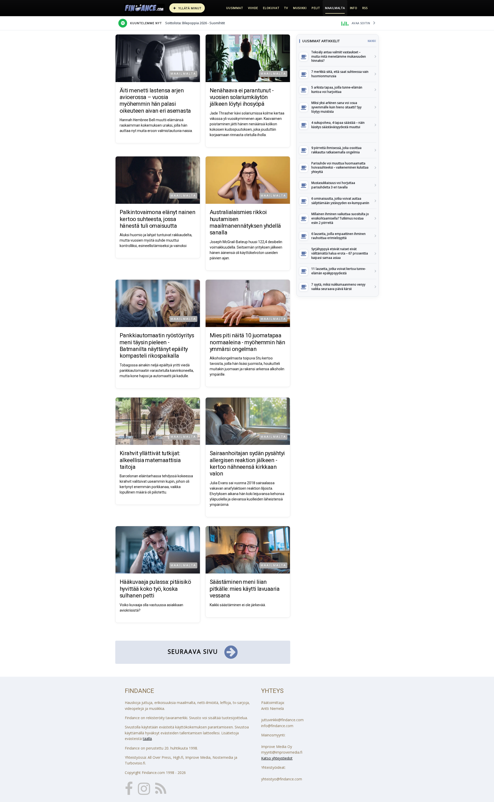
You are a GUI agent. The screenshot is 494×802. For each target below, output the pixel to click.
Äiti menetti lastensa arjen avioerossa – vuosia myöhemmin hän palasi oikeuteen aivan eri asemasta (155, 100)
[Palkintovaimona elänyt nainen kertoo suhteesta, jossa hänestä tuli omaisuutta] (158, 180)
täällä (147, 738)
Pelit (316, 8)
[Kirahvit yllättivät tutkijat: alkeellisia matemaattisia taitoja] (158, 421)
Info (353, 8)
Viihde (253, 8)
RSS (365, 8)
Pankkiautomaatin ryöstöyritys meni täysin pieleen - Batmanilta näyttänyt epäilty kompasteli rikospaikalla (157, 345)
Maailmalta (335, 8)
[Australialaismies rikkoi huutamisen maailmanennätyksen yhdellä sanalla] (248, 180)
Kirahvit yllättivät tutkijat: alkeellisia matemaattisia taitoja (150, 460)
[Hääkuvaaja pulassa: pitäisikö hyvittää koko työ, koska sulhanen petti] (158, 550)
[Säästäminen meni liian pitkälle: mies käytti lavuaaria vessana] (248, 550)
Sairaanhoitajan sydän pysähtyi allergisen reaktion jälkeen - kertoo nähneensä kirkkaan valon (247, 463)
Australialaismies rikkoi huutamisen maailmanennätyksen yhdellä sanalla (245, 222)
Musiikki (300, 8)
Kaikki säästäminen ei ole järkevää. (238, 605)
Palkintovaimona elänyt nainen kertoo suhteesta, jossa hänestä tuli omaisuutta (157, 219)
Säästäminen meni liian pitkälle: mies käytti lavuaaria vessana (244, 589)
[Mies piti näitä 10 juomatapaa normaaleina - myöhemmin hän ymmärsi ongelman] (248, 303)
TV (286, 8)
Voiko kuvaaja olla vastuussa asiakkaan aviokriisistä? (151, 607)
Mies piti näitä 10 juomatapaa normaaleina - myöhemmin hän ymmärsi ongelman (247, 342)
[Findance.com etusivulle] (144, 8)
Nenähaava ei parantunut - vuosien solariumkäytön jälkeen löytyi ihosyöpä (242, 97)
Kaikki (372, 40)
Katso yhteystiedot (277, 758)
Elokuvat (271, 8)
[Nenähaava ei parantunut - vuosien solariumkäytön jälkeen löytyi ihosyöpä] (248, 58)
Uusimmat (234, 8)
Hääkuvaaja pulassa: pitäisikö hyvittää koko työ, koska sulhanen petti (155, 589)
